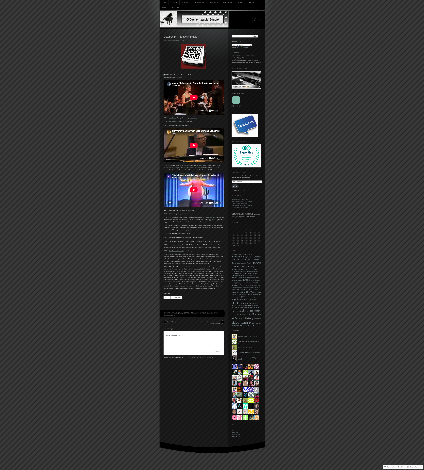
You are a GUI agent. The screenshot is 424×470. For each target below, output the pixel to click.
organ (254, 297)
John (174, 245)
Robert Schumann (248, 307)
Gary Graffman (173, 313)
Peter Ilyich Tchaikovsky (248, 299)
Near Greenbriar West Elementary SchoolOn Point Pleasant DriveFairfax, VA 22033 (243, 57)
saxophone (256, 307)
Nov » (237, 245)
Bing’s (214, 218)
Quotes (251, 2)
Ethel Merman (199, 165)
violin (241, 323)
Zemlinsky (179, 77)
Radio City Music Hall (242, 305)
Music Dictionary (199, 2)
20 (237, 240)
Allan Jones (172, 118)
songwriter (255, 311)
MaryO (171, 40)
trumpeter (257, 319)
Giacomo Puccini (237, 277)
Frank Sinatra (250, 271)
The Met (248, 315)
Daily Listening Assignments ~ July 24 (242, 205)
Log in (233, 430)
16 (250, 238)
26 (233, 243)
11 (259, 235)
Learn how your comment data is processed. (200, 357)
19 (233, 240)
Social (164, 7)
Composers (185, 2)
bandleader (237, 256)
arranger (235, 254)
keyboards (246, 287)
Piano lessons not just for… (251, 336)
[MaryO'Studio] (212, 20)
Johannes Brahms (246, 283)
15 (246, 238)
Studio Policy (175, 7)
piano (243, 303)
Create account (236, 428)
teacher (234, 315)
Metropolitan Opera (247, 292)
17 (255, 238)
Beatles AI (250, 347)
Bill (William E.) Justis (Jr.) (176, 121)
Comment (216, 351)
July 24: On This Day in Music (240, 203)
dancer (242, 269)
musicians (186, 312)
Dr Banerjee (241, 352)
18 (259, 238)
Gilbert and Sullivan (248, 277)
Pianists (192, 312)
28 (242, 243)
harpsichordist (182, 313)
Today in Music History (201, 312)
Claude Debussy (242, 263)
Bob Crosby (208, 218)
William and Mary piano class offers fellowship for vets (209, 322)
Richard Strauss (253, 305)
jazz (238, 282)
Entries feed (235, 432)
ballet (250, 254)
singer (199, 313)
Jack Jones (193, 118)
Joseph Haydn (248, 285)
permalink (174, 315)
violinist (247, 322)
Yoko (180, 245)
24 (255, 240)
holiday (234, 283)
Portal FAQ (241, 2)
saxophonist (194, 313)
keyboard (239, 287)
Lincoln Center (235, 289)
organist (235, 299)
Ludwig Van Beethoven (249, 289)
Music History (214, 2)
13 (237, 238)
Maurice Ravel (235, 292)
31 (255, 243)
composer (216, 312)
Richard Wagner (237, 307)
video (216, 313)
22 (246, 240)
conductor (166, 313)
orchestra (249, 297)
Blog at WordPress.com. (217, 442)
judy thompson (242, 347)
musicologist (236, 297)
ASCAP (213, 225)
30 (250, 243)
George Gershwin (184, 165)
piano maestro (252, 303)
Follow (235, 186)
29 (246, 243)
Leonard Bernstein (255, 287)
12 (233, 238)
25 (259, 240)
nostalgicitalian (242, 358)
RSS (259, 20)
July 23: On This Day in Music (240, 207)
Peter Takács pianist (173, 322)
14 (242, 238)
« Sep (233, 245)
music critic (250, 294)
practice (234, 305)
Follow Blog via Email (239, 172)
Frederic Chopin (241, 273)
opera (243, 296)
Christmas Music (253, 259)
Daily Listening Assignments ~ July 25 (242, 201)
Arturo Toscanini (243, 254)
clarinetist (235, 263)
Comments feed (236, 434)
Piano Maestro (227, 2)
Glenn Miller (238, 280)
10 (255, 235)
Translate (245, 47)
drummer (249, 269)
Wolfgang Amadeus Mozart (243, 326)
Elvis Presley (241, 271)
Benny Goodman (248, 257)
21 (242, 240)
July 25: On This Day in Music (240, 199)
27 (237, 243)
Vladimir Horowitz (256, 323)
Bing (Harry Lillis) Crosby (176, 251)
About (164, 2)
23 (250, 240)
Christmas (243, 259)
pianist (188, 313)
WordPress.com (236, 436)
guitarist (246, 280)
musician (257, 294)
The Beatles (240, 315)
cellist (237, 259)
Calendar (174, 2)
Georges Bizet (252, 275)
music (244, 294)
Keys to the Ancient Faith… (253, 352)
